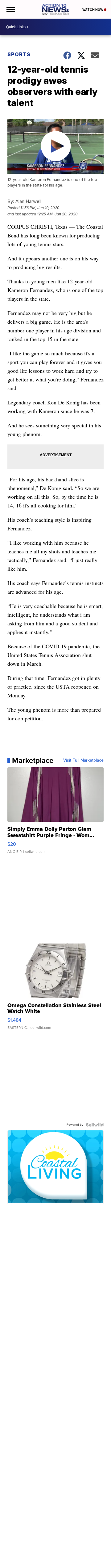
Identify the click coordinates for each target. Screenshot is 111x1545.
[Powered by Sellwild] (95, 1125)
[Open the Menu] (10, 9)
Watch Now (93, 9)
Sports (19, 54)
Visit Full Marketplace (83, 760)
